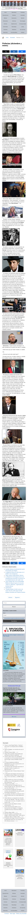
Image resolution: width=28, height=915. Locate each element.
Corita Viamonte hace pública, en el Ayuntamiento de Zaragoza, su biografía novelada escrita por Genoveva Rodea (14, 809)
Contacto (6, 913)
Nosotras (5, 29)
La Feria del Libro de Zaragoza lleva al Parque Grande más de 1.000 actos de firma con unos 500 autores (14, 786)
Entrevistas (5, 26)
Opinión (22, 18)
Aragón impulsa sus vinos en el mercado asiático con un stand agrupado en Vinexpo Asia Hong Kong (14, 781)
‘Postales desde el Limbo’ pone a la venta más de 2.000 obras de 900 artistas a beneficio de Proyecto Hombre (15, 590)
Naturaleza (14, 12)
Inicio (5, 12)
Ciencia (5, 23)
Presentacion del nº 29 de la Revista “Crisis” (14, 771)
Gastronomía (14, 23)
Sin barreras (22, 29)
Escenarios (14, 18)
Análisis (22, 32)
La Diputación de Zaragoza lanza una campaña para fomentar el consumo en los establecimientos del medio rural (15, 578)
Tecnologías (22, 21)
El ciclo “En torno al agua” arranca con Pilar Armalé (13, 635)
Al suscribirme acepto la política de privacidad (14, 618)
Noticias (14, 15)
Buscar (14, 606)
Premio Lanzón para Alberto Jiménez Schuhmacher (13, 804)
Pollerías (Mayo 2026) (11, 812)
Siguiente (17, 597)
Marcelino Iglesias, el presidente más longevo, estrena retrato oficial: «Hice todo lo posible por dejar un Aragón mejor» (15, 815)
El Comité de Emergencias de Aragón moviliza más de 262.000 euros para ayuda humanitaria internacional (14, 791)
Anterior (10, 597)
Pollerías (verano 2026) (11, 752)
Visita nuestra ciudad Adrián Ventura (14, 575)
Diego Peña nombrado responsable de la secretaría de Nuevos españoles (14, 754)
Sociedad (23, 15)
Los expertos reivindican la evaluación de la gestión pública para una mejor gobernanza (14, 795)
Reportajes (14, 26)
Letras (22, 26)
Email (4, 613)
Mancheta (5, 32)
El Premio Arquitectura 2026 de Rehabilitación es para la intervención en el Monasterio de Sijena (14, 763)
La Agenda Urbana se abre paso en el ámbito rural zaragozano (14, 572)
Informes (14, 21)
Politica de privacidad (21, 913)
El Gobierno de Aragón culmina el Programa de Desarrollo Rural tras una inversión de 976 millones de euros (14, 819)
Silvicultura (5, 21)
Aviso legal (12, 913)
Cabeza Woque (8, 851)
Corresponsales (22, 23)
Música (5, 18)
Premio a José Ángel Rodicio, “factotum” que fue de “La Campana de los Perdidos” (14, 746)
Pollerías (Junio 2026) (11, 783)
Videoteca (14, 29)
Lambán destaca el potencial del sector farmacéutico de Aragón (15, 569)
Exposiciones (5, 15)
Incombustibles (14, 32)
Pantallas (23, 12)
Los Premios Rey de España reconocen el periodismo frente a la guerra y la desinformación (14, 768)
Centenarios (8, 587)
